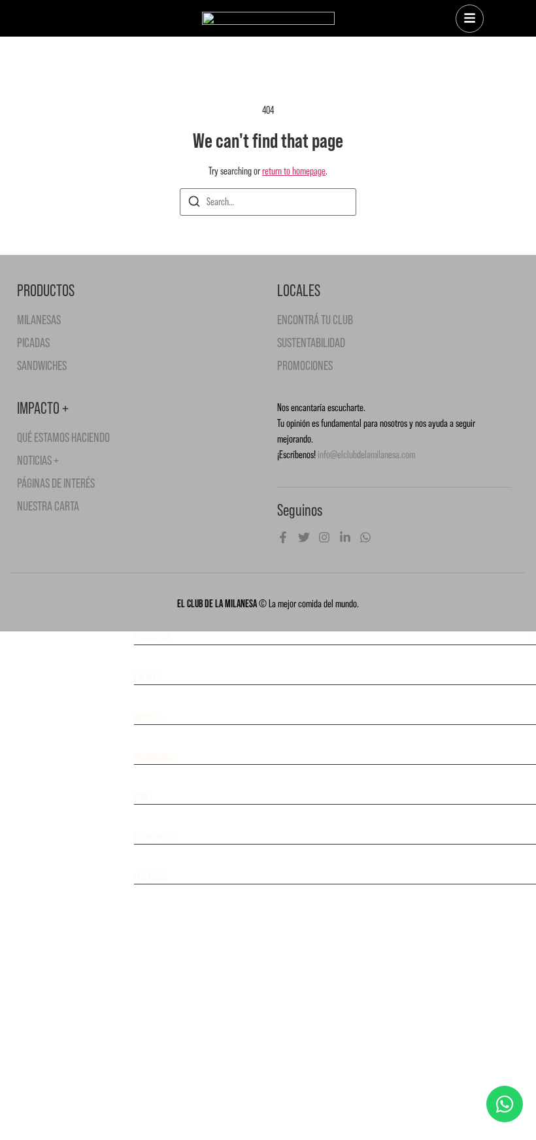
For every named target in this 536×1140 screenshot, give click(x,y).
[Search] (194, 204)
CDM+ (143, 797)
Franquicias (154, 837)
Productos (152, 637)
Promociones (156, 757)
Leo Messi (150, 877)
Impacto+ (149, 717)
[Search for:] (268, 202)
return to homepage (294, 171)
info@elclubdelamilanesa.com (366, 454)
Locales (147, 677)
